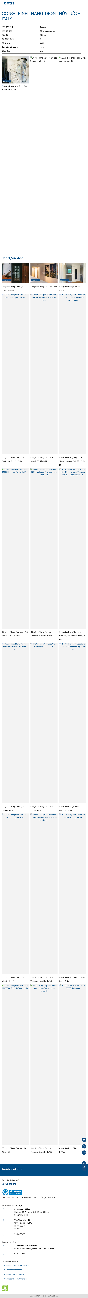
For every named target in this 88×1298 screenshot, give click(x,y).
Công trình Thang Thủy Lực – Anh (43, 287)
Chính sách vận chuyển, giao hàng (17, 1265)
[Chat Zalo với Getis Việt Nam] (84, 1152)
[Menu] (84, 3)
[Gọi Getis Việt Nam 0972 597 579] (84, 1146)
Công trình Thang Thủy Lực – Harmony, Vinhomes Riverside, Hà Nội (72, 636)
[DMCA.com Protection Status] (5, 1287)
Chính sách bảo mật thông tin (15, 1279)
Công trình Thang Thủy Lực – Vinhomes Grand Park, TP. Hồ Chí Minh (72, 461)
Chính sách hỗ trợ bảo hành (15, 1274)
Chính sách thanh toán (13, 1270)
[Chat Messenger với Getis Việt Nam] (84, 1140)
